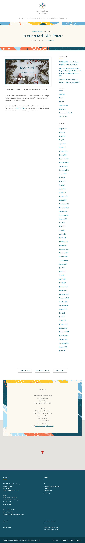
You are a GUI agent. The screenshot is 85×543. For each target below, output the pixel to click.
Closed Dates (7, 527)
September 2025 (64, 170)
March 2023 (62, 283)
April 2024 (62, 234)
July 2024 (62, 223)
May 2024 (62, 230)
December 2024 (64, 204)
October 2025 (63, 166)
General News (63, 105)
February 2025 (63, 196)
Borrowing (62, 18)
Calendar (42, 18)
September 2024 (64, 215)
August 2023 (63, 264)
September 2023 (64, 260)
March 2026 (62, 147)
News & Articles (37, 31)
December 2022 (64, 294)
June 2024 (62, 226)
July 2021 (62, 351)
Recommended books (66, 113)
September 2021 (64, 343)
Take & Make (63, 117)
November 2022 (64, 298)
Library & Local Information (27, 18)
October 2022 (63, 302)
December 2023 (64, 249)
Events (61, 98)
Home (45, 484)
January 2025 (63, 200)
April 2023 (62, 279)
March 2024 (62, 238)
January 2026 (63, 155)
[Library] (42, 8)
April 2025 (62, 189)
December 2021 (64, 332)
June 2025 (62, 181)
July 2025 (62, 178)
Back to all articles (42, 370)
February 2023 (63, 287)
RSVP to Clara (20, 108)
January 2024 (63, 245)
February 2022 (63, 324)
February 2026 (63, 151)
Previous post (25, 370)
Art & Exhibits (51, 18)
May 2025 (62, 185)
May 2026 (62, 140)
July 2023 (62, 268)
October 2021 (63, 339)
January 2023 (63, 290)
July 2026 (62, 132)
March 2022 (62, 320)
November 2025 (64, 162)
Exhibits (61, 102)
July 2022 (62, 313)
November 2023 (64, 253)
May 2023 (62, 275)
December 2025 (64, 159)
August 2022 (63, 309)
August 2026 (63, 129)
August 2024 (63, 219)
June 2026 (62, 136)
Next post (59, 370)
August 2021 (63, 347)
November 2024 (64, 208)
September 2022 (64, 305)
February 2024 (63, 241)
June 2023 (62, 272)
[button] (42, 452)
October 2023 (63, 257)
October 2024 (63, 211)
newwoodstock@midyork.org (44, 426)
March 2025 (62, 193)
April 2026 (62, 144)
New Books (62, 109)
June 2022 (62, 317)
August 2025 (63, 174)
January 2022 (63, 328)
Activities (62, 94)
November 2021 (64, 336)
